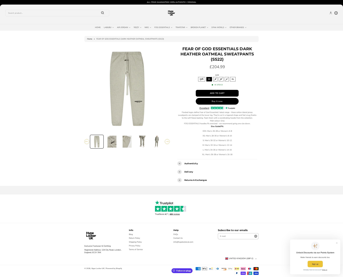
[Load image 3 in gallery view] (127, 141)
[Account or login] (330, 13)
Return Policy (134, 238)
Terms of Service (136, 249)
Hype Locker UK (98, 268)
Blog (131, 234)
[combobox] (56, 13)
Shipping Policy (135, 242)
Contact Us (178, 238)
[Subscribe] (256, 236)
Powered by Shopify (114, 268)
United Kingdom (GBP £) (241, 258)
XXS (202, 79)
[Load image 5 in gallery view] (157, 141)
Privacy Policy (134, 245)
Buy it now (217, 101)
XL (233, 79)
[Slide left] (86, 141)
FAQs (175, 234)
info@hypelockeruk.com (183, 242)
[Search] (103, 13)
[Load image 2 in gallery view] (112, 141)
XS (209, 79)
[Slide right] (167, 141)
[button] (217, 163)
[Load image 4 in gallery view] (142, 141)
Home (89, 39)
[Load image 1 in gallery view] (97, 142)
